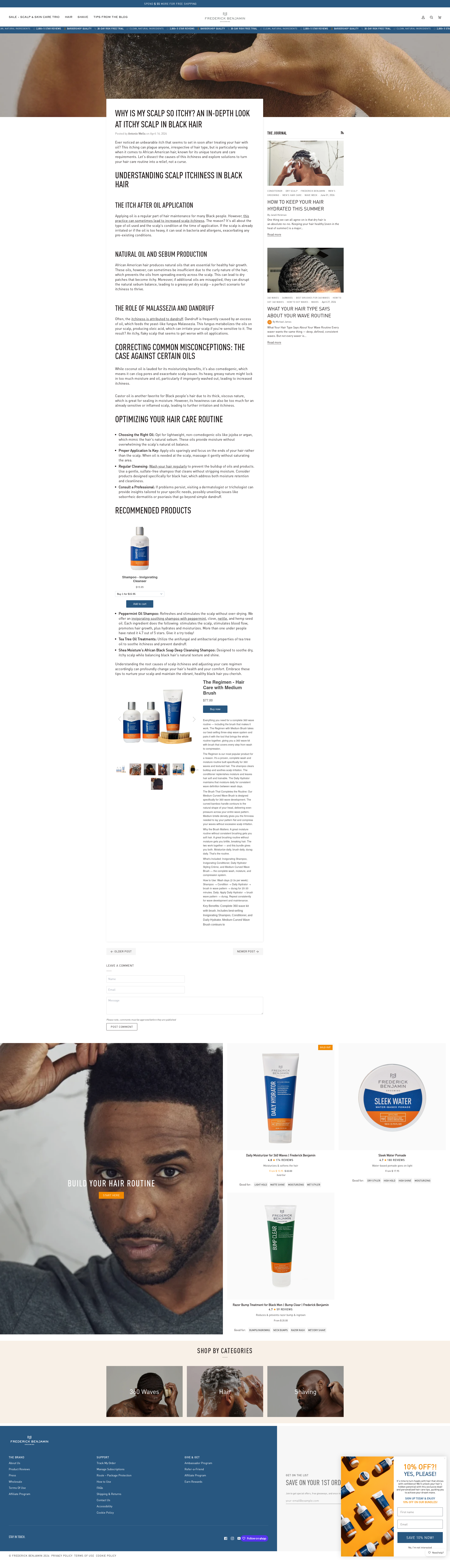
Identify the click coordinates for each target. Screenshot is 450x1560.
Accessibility (104, 1506)
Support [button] (103, 1457)
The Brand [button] (16, 1457)
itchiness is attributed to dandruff (157, 318)
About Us (14, 1463)
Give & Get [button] (192, 1457)
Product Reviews (19, 1469)
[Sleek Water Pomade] (392, 1096)
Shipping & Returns (109, 1494)
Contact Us (103, 1500)
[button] (68, 17)
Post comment (122, 1026)
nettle (222, 618)
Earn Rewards (193, 1481)
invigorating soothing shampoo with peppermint (168, 618)
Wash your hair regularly (168, 466)
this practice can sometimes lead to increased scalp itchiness (182, 218)
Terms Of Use (17, 1488)
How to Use (104, 1481)
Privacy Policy (61, 1555)
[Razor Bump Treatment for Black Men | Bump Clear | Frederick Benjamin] (280, 1246)
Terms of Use (84, 1555)
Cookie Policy (105, 1512)
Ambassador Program (198, 1463)
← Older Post (121, 951)
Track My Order (106, 1463)
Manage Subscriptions (110, 1469)
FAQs (100, 1488)
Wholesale (15, 1481)
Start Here (111, 1195)
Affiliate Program (19, 1494)
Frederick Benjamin (27, 1555)
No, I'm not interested (420, 1547)
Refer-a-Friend (194, 1469)
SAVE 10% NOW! (420, 1537)
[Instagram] (232, 1538)
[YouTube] (239, 1538)
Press (12, 1475)
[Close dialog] (444, 1458)
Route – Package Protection (114, 1475)
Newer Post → (248, 951)
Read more (274, 234)
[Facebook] (225, 1538)
